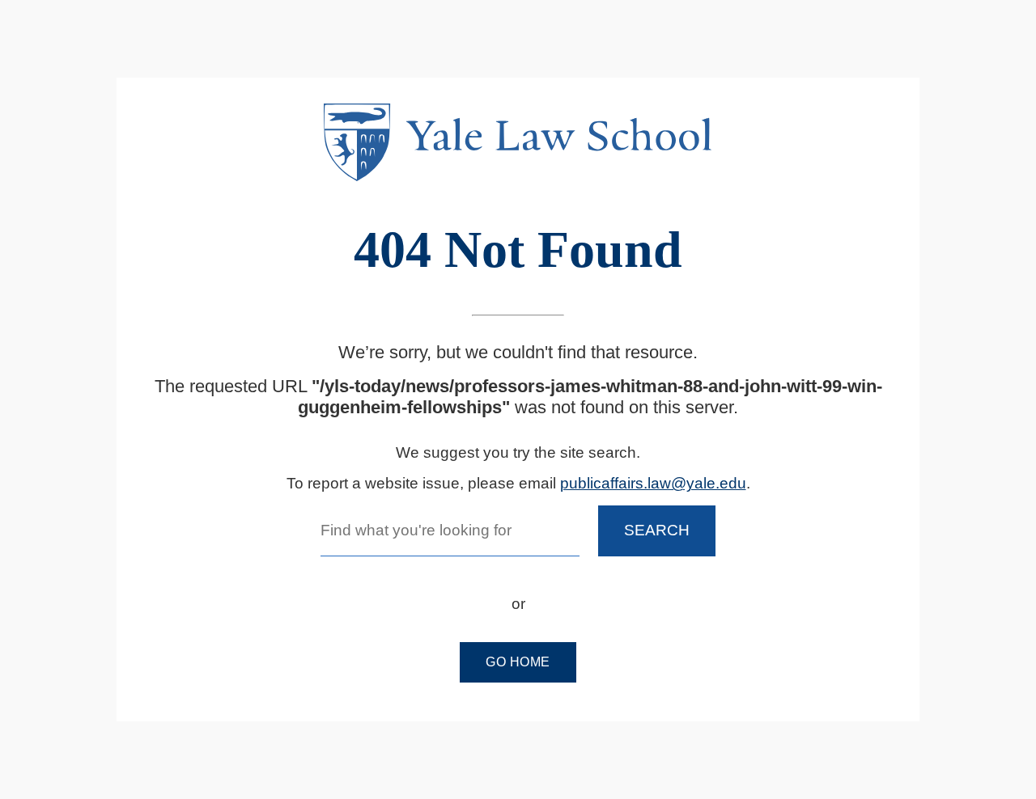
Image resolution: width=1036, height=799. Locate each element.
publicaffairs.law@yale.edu (653, 483)
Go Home (518, 662)
